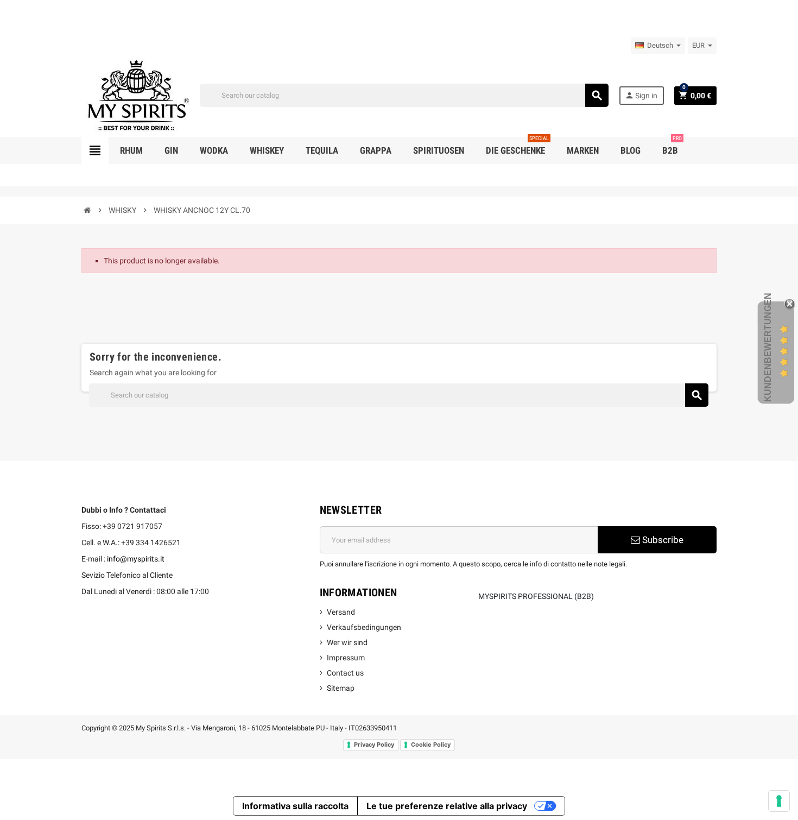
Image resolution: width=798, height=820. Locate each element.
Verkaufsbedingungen (364, 627)
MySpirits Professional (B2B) (536, 596)
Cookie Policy (431, 744)
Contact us (345, 672)
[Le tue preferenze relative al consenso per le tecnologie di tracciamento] (779, 801)
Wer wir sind (347, 642)
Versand (341, 612)
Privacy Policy (374, 744)
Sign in (641, 95)
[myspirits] (135, 94)
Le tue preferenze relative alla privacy (446, 805)
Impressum (346, 657)
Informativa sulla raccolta (295, 805)
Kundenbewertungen (767, 347)
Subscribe (661, 539)
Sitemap (340, 688)
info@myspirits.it (135, 558)
